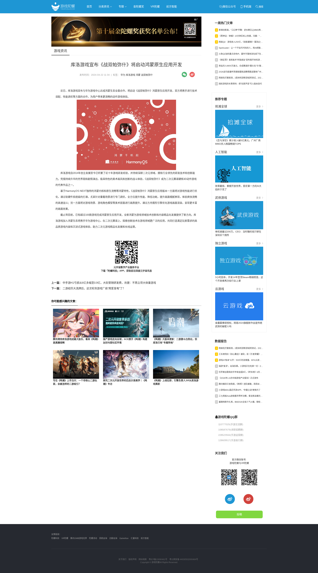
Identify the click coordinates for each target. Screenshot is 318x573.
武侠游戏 (118, 16)
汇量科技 (135, 538)
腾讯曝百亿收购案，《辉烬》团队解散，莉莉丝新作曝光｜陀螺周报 (241, 384)
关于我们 (122, 559)
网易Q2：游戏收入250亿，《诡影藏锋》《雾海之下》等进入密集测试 (241, 42)
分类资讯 (104, 6)
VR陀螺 (155, 6)
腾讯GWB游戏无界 (78, 538)
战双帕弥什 (147, 74)
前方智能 (171, 6)
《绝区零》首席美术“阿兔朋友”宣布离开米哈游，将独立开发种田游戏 (241, 60)
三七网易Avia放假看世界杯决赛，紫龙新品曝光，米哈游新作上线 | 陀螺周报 (241, 396)
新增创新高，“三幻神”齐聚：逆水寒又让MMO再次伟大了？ (241, 30)
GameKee (124, 538)
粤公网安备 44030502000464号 (183, 559)
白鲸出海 (113, 538)
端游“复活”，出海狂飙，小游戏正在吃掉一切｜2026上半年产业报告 (241, 366)
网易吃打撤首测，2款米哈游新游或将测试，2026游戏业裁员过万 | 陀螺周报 (241, 78)
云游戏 (146, 16)
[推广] (126, 45)
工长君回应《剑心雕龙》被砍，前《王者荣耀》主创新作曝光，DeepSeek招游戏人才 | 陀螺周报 (241, 354)
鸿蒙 (138, 74)
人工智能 (104, 16)
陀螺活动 (93, 538)
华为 (123, 74)
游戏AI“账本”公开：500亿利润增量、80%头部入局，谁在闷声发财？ (241, 360)
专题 (122, 6)
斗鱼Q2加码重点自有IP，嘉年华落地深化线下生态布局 (241, 54)
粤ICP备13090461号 (158, 559)
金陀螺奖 (138, 6)
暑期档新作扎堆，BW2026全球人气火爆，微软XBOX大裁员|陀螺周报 (241, 402)
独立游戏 (132, 16)
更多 (258, 106)
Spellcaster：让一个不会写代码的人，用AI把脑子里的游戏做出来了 (241, 48)
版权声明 (132, 559)
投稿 (239, 514)
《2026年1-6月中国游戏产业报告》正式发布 (238, 378)
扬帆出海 (103, 538)
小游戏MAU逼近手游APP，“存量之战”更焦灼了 (239, 390)
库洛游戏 (130, 74)
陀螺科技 (55, 538)
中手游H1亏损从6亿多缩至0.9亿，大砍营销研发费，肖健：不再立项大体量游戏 (103, 282)
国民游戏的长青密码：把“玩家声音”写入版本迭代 (240, 84)
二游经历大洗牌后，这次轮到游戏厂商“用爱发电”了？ (88, 288)
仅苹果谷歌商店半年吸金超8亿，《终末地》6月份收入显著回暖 (241, 372)
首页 (89, 6)
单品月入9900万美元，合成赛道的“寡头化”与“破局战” (241, 66)
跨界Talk (90, 25)
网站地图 (143, 559)
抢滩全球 (90, 16)
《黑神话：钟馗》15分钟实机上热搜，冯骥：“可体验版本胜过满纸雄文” (241, 36)
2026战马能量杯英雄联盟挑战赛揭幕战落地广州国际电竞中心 (241, 72)
